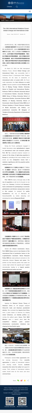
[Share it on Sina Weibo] (21, 380)
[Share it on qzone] (25, 380)
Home (2, 20)
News (7, 20)
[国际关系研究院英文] (16, 3)
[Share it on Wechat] (18, 380)
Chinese (9, 6)
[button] (17, 6)
